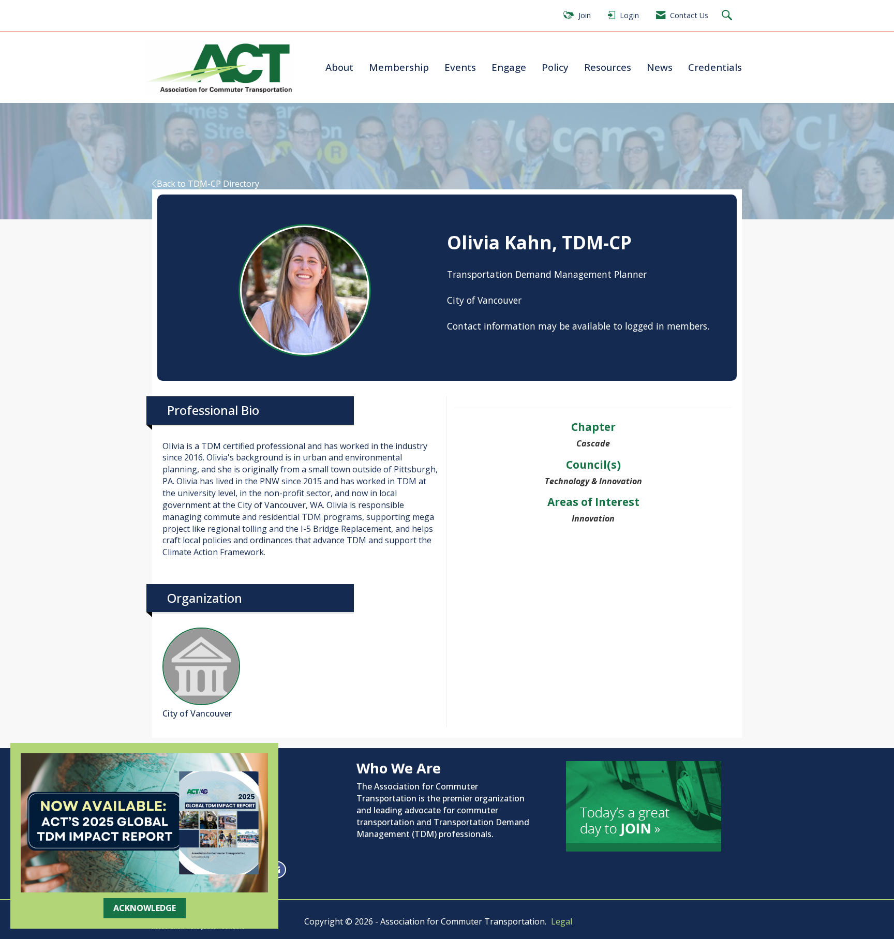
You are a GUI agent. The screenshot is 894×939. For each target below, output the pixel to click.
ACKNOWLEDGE (144, 908)
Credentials (715, 67)
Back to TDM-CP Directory (208, 183)
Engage (508, 67)
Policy (555, 67)
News (660, 67)
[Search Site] (728, 15)
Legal (561, 921)
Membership (399, 67)
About (339, 67)
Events (460, 67)
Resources (607, 67)
